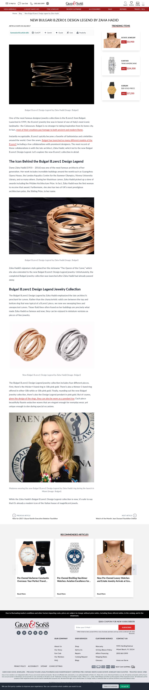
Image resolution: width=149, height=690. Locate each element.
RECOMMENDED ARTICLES (74, 534)
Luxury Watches (31, 9)
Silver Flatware (73, 9)
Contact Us (122, 638)
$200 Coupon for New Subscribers (117, 621)
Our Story (58, 650)
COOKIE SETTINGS (55, 666)
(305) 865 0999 (122, 653)
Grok (71, 33)
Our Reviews (59, 656)
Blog (20, 13)
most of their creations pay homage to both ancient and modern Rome (49, 129)
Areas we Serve (122, 660)
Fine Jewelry (53, 9)
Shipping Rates (101, 656)
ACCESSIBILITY (33, 666)
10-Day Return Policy (104, 650)
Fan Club (57, 653)
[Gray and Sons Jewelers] (74, 3)
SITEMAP (44, 666)
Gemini (49, 33)
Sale (110, 9)
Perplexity (82, 33)
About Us (58, 646)
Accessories (94, 9)
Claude (60, 33)
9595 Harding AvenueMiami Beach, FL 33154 (125, 648)
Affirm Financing (102, 653)
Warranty (99, 646)
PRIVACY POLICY (20, 666)
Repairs (123, 9)
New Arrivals (10, 9)
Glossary (99, 660)
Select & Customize (110, 686)
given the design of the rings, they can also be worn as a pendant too (41, 398)
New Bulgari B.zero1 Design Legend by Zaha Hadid (42, 13)
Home (14, 13)
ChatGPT (38, 33)
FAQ (56, 660)
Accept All (124, 686)
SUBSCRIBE (126, 627)
